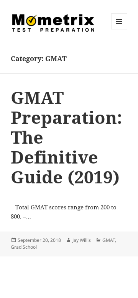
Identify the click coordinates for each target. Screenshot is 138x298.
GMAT (108, 240)
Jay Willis (81, 240)
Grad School (24, 247)
